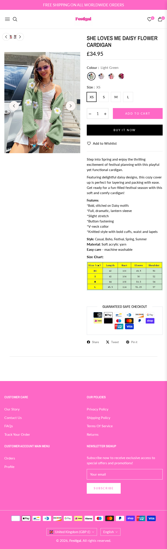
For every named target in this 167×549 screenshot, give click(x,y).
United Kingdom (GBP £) (72, 532)
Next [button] (70, 106)
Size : (93, 87)
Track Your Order (17, 434)
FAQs (8, 426)
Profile (9, 466)
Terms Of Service (100, 426)
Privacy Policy (97, 409)
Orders (9, 458)
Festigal (75, 540)
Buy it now (125, 130)
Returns (93, 434)
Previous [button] (14, 106)
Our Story (12, 409)
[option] (42, 102)
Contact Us (13, 417)
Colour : (103, 67)
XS (92, 97)
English (108, 532)
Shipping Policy (98, 417)
